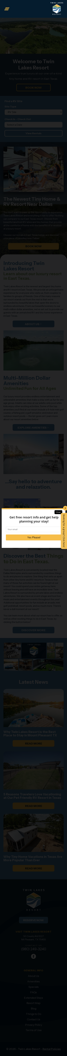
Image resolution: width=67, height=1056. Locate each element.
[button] (6, 8)
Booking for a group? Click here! (63, 530)
